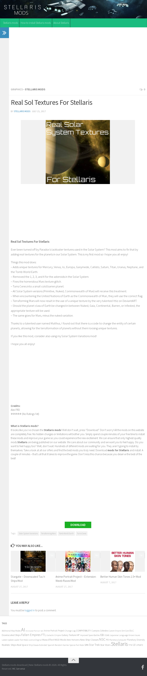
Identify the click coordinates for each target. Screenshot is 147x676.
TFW (130, 645)
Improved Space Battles (90, 635)
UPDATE (139, 645)
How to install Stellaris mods (36, 23)
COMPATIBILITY (83, 630)
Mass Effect (48, 639)
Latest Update (8, 639)
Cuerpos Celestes (99, 630)
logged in (30, 610)
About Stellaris (61, 23)
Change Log (70, 630)
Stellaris (119, 644)
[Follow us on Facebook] (142, 667)
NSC (102, 639)
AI (23, 630)
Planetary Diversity (136, 639)
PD (107, 639)
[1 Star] (12, 414)
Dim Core (125, 631)
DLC (131, 630)
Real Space (22, 644)
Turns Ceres (81, 533)
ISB (102, 635)
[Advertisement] (78, 56)
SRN (86, 644)
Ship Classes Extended (38, 645)
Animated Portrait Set (34, 631)
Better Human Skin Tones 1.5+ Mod (120, 576)
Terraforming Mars (48, 533)
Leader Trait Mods (21, 640)
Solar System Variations (28, 533)
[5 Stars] (20, 414)
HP (78, 635)
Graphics (17, 89)
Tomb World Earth (66, 533)
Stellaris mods (10, 23)
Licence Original (35, 640)
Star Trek (94, 644)
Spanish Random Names (58, 645)
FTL (43, 635)
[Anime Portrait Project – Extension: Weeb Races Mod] (78, 561)
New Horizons (73, 639)
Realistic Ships (9, 644)
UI (134, 645)
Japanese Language (119, 635)
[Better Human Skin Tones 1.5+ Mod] (122, 561)
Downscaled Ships (11, 635)
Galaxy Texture (68, 635)
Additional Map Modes (11, 630)
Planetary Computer (117, 639)
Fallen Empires (31, 635)
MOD (57, 639)
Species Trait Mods (76, 645)
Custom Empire (115, 631)
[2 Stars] (14, 414)
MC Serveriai (18, 668)
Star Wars (105, 644)
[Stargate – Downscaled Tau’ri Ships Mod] (33, 561)
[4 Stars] (18, 414)
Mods (63, 639)
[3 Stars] (16, 414)
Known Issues (134, 635)
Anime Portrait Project (54, 630)
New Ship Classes (89, 639)
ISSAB (106, 635)
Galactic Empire (54, 635)
